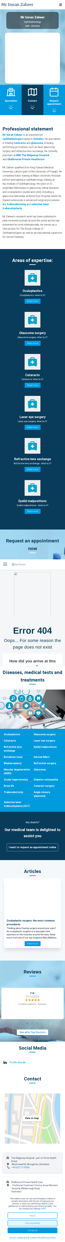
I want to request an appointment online (32, 847)
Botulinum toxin (13, 757)
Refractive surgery (45, 763)
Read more (32, 301)
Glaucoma (40, 769)
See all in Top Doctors (32, 1032)
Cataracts (10, 740)
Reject (32, 1215)
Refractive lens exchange (13, 748)
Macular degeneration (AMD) (17, 771)
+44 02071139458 (20, 1167)
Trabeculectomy (13, 792)
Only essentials (32, 1223)
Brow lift (9, 785)
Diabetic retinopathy (46, 779)
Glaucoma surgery (45, 734)
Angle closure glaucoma (42, 794)
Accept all (32, 1230)
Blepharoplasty (13, 763)
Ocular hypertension (16, 779)
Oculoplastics (12, 734)
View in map (32, 1118)
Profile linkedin (17, 1062)
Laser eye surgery (44, 740)
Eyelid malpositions (45, 746)
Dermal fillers (42, 757)
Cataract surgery (44, 785)
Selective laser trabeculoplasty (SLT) (17, 804)
